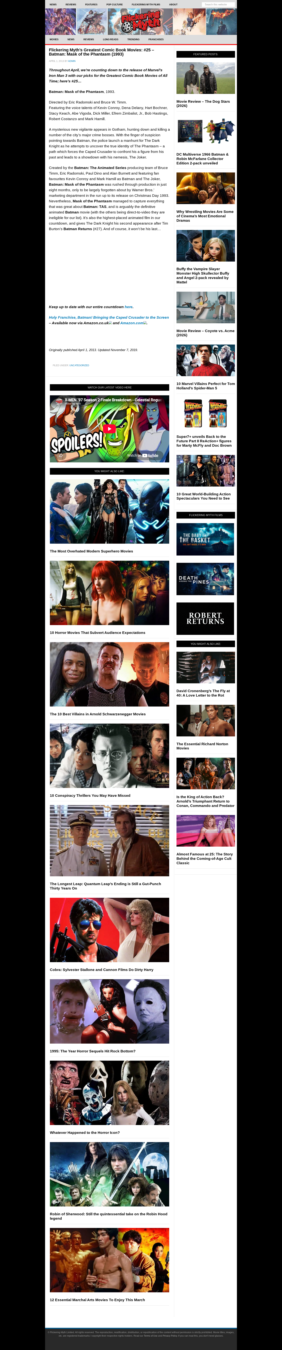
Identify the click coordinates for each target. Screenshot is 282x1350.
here (129, 307)
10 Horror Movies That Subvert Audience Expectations (97, 633)
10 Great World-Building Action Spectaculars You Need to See (203, 496)
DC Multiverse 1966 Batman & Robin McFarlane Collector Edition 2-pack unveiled (202, 158)
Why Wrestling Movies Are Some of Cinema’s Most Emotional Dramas (205, 216)
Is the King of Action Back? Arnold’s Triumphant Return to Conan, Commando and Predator (205, 801)
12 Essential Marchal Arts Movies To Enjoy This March (97, 1300)
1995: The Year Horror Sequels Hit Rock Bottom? (93, 1051)
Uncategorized (79, 365)
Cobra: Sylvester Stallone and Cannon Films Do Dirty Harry (101, 970)
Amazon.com (131, 323)
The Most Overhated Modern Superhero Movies (91, 551)
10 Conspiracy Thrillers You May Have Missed (90, 796)
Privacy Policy (170, 1335)
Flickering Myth (141, 21)
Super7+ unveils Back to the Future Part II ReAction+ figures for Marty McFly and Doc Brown (204, 441)
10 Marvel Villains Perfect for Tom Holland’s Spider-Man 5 (205, 386)
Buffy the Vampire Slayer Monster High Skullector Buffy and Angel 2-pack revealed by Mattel (202, 275)
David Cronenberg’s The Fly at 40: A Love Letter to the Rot (203, 693)
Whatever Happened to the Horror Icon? (85, 1133)
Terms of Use (150, 1335)
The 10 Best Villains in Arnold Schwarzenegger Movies (98, 714)
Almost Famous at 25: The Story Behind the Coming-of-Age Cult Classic (204, 858)
